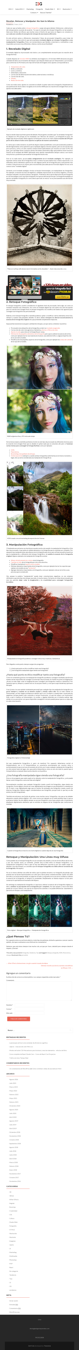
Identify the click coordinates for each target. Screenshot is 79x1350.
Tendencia (32, 953)
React (11, 1267)
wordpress (12, 1290)
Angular (12, 1203)
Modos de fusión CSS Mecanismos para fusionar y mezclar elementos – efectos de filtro (38, 1050)
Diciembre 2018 (14, 1132)
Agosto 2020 (13, 1109)
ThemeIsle (47, 1346)
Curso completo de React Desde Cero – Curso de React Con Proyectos (32, 1054)
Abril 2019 (12, 1128)
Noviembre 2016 (15, 1181)
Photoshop (13, 1260)
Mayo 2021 (13, 1098)
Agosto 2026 (13, 1079)
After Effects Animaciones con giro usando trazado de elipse (27, 963)
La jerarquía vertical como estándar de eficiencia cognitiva (28, 1043)
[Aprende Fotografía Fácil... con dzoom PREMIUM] (39, 287)
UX (10, 1286)
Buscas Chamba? (46, 12)
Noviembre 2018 (15, 1136)
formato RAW (24, 59)
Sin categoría (13, 1271)
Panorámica (15, 452)
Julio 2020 (12, 1113)
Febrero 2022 (13, 1094)
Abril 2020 (12, 1117)
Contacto (33, 12)
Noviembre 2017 (15, 1174)
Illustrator (12, 1237)
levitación (32, 568)
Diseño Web (49, 9)
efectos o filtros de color (50, 330)
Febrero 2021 (13, 1102)
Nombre (9, 1005)
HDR (12, 450)
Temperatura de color (18, 67)
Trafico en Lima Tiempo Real (18, 1058)
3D (58, 9)
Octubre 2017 (14, 1177)
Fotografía (39, 9)
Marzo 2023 (13, 1087)
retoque (8, 955)
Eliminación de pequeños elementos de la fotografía (28, 334)
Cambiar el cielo (16, 562)
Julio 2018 (12, 1151)
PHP (11, 1264)
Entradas (13, 1304)
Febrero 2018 (13, 1166)
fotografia (55, 953)
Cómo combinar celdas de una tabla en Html (46, 1069)
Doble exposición (16, 456)
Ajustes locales (16, 332)
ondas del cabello (66, 339)
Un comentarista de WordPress (19, 1069)
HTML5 (12, 1230)
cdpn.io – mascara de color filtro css (21, 1047)
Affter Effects (14, 1199)
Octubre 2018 (14, 1140)
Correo (9, 1009)
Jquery (11, 1245)
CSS (10, 1214)
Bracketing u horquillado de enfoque (23, 454)
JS (10, 1248)
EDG (10, 9)
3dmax (11, 1196)
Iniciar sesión (13, 1301)
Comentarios (15, 1308)
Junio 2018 (13, 1155)
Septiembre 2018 (15, 1143)
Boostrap (12, 1207)
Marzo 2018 (13, 1162)
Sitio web (9, 1013)
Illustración (66, 9)
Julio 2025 (12, 1083)
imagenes (12, 1241)
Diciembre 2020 (14, 1106)
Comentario (10, 980)
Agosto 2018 (13, 1147)
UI (10, 1282)
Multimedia (13, 1256)
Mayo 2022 (13, 1091)
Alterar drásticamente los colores (22, 560)
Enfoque (49, 953)
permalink (24, 955)
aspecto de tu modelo (33, 564)
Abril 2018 (12, 1158)
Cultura (11, 1218)
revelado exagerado (53, 328)
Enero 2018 (13, 1170)
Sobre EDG (19, 9)
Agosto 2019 (13, 1121)
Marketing (30, 9)
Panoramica (66, 953)
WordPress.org (14, 1312)
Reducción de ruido (17, 80)
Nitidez (13, 78)
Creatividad (13, 1211)
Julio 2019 (12, 1125)
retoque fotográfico (32, 28)
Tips (37, 953)
